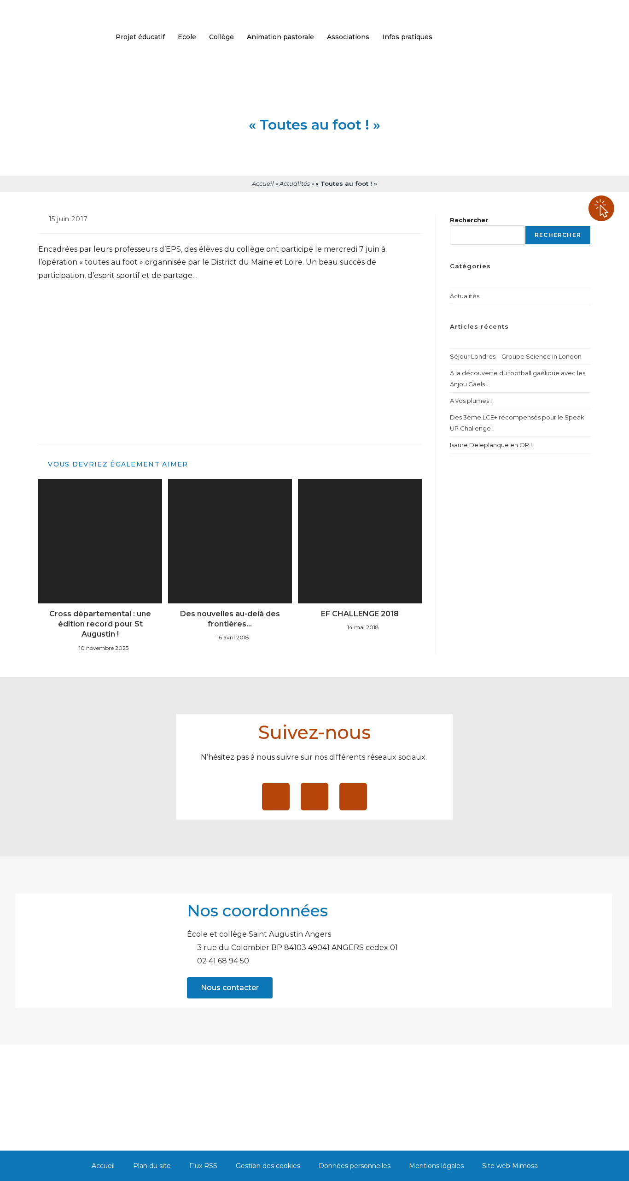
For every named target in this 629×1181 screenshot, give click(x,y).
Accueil (263, 183)
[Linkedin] (314, 796)
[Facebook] (276, 796)
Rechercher (469, 220)
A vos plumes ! (471, 400)
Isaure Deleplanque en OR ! (491, 445)
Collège (221, 37)
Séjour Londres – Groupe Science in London (516, 356)
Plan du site (152, 1166)
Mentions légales (436, 1166)
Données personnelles (354, 1166)
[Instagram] (353, 796)
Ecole (187, 37)
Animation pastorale (280, 37)
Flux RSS (203, 1166)
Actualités (295, 183)
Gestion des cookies (268, 1166)
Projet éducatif (140, 37)
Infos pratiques (407, 37)
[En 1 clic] (601, 208)
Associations (348, 37)
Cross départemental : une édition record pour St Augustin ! (100, 624)
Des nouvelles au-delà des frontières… (230, 618)
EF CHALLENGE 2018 (360, 613)
